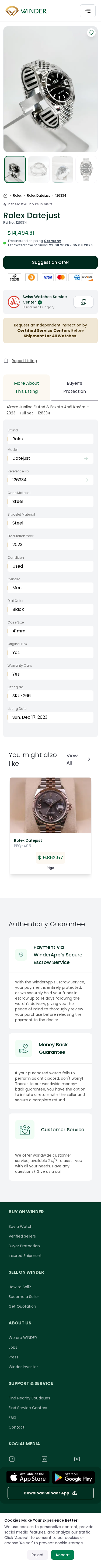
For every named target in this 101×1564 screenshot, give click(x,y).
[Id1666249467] (28, 1477)
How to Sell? (20, 1287)
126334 (60, 195)
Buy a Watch (21, 1226)
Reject (38, 1555)
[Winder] (26, 11)
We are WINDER (23, 1337)
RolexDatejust (38, 195)
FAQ (12, 1417)
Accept (62, 1555)
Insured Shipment (25, 1255)
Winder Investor (23, 1366)
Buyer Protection (24, 1246)
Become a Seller (24, 1296)
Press (13, 1357)
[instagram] (22, 1459)
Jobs (13, 1347)
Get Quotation (22, 1306)
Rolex (17, 195)
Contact (17, 1427)
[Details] (73, 1477)
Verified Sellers (22, 1236)
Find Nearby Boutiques (29, 1398)
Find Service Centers (28, 1407)
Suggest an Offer (50, 262)
